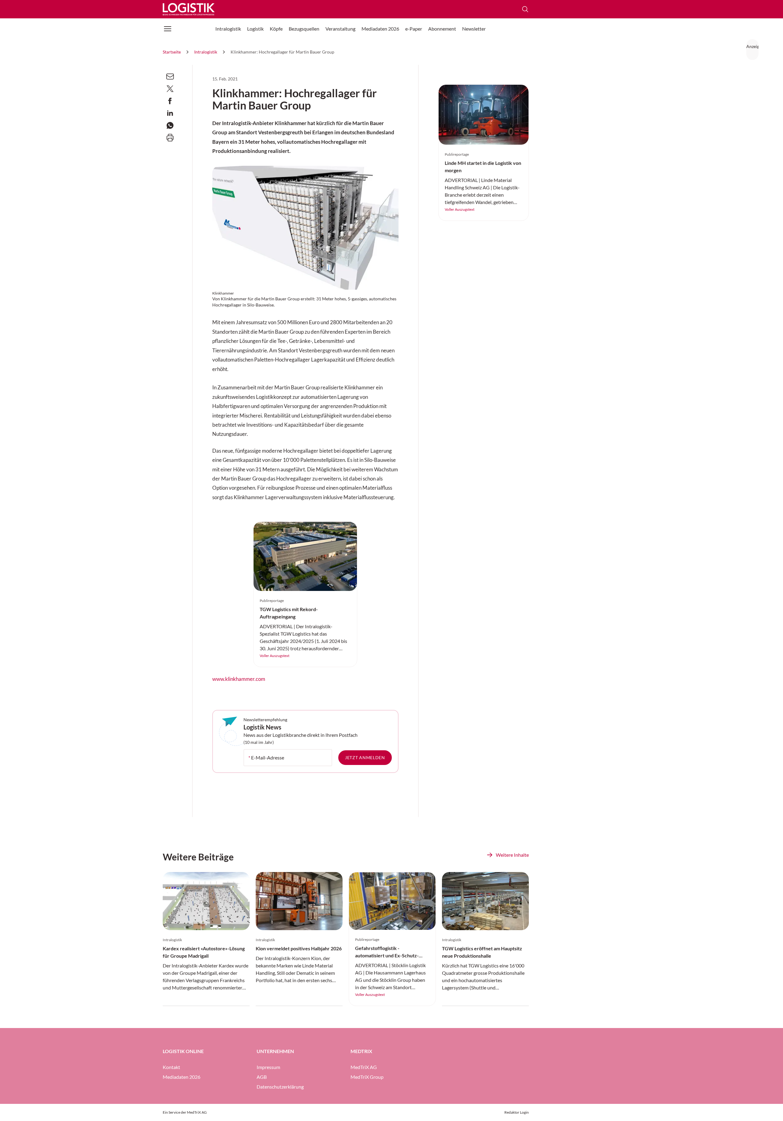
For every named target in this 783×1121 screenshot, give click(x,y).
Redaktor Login (516, 1112)
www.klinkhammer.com (238, 679)
